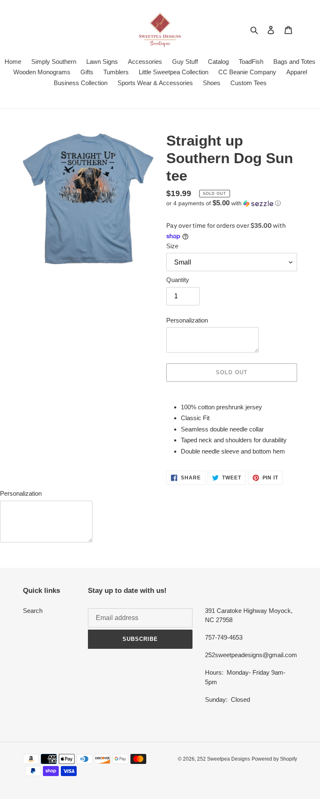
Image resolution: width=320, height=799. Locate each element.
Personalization (187, 320)
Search (32, 610)
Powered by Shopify (274, 759)
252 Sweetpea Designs (223, 759)
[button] (223, 203)
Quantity (177, 279)
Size (172, 246)
